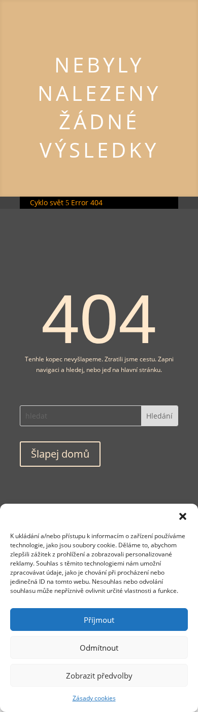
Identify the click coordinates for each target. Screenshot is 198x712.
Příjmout (99, 620)
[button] (183, 516)
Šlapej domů (60, 454)
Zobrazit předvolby (99, 675)
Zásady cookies (94, 698)
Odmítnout (99, 648)
